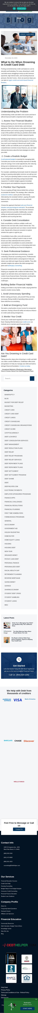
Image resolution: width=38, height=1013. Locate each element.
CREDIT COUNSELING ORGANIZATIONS (18, 425)
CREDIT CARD (9, 410)
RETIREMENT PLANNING (13, 574)
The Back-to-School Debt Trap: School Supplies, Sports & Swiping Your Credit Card (22, 639)
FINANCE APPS (10, 498)
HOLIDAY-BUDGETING (12, 532)
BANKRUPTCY (10, 394)
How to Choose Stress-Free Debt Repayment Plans (17, 371)
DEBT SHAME (9, 479)
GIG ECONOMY (10, 524)
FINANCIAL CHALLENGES (13, 502)
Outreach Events (5, 911)
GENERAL (8, 521)
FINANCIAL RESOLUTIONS (14, 505)
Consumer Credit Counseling (9, 891)
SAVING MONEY (10, 582)
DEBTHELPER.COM (11, 486)
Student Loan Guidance (7, 896)
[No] (36, 5)
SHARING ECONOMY (12, 589)
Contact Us (19, 829)
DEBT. (7, 482)
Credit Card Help (5, 883)
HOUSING (8, 544)
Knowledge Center (6, 928)
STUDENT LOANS (11, 601)
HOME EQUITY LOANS (12, 540)
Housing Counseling (6, 886)
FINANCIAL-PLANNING (12, 509)
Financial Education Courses (9, 881)
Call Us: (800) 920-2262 (19, 675)
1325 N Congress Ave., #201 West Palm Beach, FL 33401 (12, 848)
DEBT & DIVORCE (11, 436)
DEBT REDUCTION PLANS (14, 448)
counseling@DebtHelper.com (12, 865)
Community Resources (7, 923)
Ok (14, 8)
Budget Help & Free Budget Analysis (11, 888)
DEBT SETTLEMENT (11, 471)
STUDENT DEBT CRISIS (13, 593)
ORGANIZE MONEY (11, 555)
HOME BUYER (9, 536)
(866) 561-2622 (8, 861)
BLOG (6, 398)
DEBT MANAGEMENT (12, 444)
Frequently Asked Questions (9, 908)
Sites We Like (5, 931)
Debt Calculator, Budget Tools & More (11, 926)
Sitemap (3, 995)
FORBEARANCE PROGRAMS (14, 517)
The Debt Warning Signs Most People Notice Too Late (22, 632)
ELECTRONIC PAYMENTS (13, 490)
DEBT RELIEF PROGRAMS (14, 456)
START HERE (27, 1008)
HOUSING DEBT (10, 547)
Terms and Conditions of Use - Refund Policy (15, 992)
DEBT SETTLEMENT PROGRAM (15, 475)
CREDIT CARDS (10, 417)
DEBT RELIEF (9, 452)
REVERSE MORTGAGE (12, 578)
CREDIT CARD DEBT (27, 34)
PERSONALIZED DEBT (12, 566)
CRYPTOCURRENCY (12, 433)
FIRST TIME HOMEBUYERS (14, 513)
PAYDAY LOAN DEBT (12, 559)
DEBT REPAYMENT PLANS (14, 463)
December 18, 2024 (11, 58)
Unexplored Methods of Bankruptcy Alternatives (17, 369)
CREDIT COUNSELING (12, 421)
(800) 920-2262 (8, 853)
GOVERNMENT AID (11, 528)
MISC (6, 605)
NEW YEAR (8, 551)
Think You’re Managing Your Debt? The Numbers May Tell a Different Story (22, 624)
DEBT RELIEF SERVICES (13, 459)
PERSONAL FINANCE (12, 563)
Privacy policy (21, 8)
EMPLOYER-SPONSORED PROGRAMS (18, 494)
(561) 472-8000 (8, 857)
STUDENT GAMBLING (12, 597)
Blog (2, 933)
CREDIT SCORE (10, 429)
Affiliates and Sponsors (7, 913)
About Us (3, 906)
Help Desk (4, 987)
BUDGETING (9, 406)
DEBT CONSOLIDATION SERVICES (16, 440)
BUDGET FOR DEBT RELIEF (14, 402)
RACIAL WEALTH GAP (12, 570)
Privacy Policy (5, 990)
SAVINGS (8, 586)
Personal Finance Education (9, 893)
